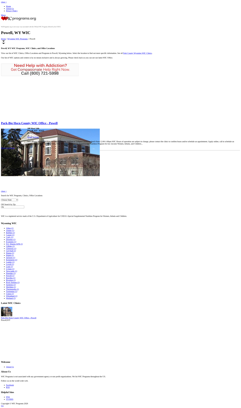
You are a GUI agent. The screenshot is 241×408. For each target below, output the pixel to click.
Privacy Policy (12, 11)
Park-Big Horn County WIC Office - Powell (29, 123)
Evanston (11, 242)
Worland (11, 298)
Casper (10, 235)
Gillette (10, 246)
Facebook (10, 385)
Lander (10, 262)
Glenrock (11, 248)
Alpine (10, 230)
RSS (8, 387)
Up (2, 406)
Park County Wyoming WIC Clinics (137, 53)
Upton (10, 294)
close (4, 2)
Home (8, 6)
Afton (9, 228)
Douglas (10, 239)
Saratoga (11, 285)
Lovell (10, 264)
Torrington (11, 291)
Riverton (11, 280)
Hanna (10, 253)
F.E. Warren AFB (14, 244)
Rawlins (10, 278)
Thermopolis (12, 289)
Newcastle (11, 271)
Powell (10, 276)
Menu (3, 15)
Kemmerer (11, 260)
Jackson (10, 258)
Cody (9, 237)
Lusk (9, 267)
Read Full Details (8, 148)
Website (36, 137)
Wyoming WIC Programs (17, 39)
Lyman (10, 269)
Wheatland (11, 296)
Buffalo (10, 233)
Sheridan (11, 287)
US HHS (9, 399)
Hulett (10, 255)
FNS (8, 397)
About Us (10, 9)
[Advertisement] (22, 98)
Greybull (11, 251)
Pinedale (11, 273)
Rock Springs (13, 282)
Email (29, 137)
